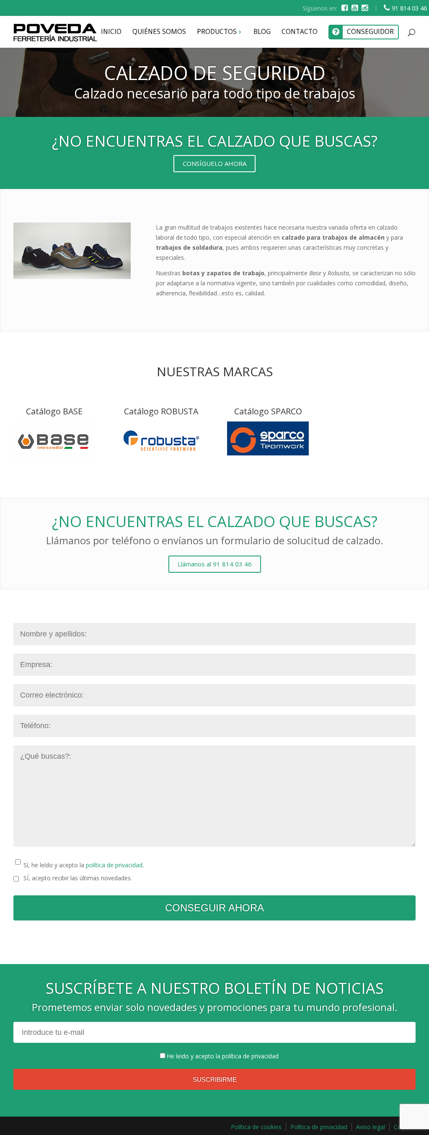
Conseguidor (370, 31)
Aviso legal (370, 1127)
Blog (262, 31)
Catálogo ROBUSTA (161, 411)
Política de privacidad (318, 1127)
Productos (217, 31)
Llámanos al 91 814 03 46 (215, 564)
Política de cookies (256, 1127)
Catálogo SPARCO (268, 411)
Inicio (111, 31)
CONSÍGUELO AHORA (214, 163)
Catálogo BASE (54, 411)
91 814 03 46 (409, 8)
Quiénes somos (159, 31)
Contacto (300, 31)
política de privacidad (114, 865)
